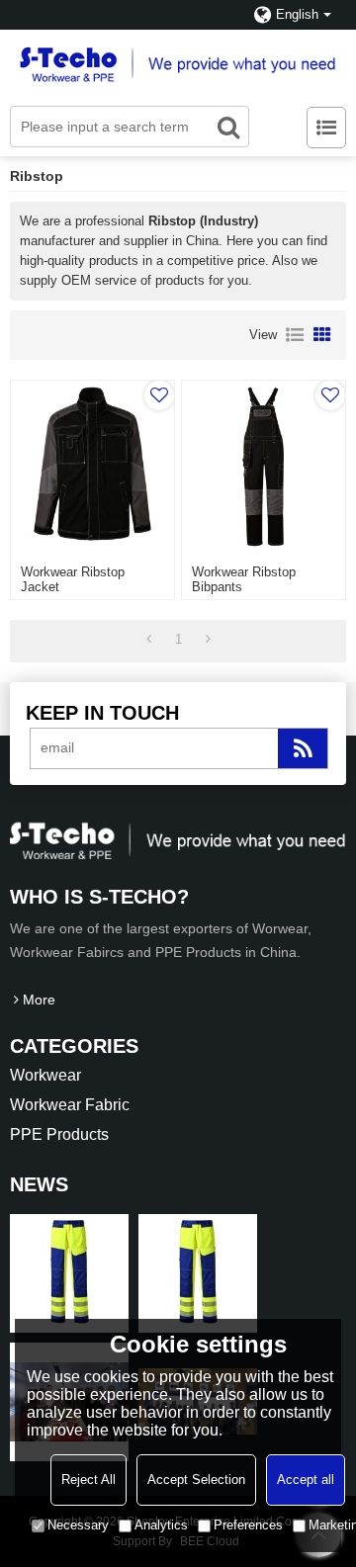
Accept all (305, 1479)
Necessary (78, 1525)
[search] (228, 126)
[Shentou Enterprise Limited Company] (178, 63)
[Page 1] (148, 639)
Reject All (88, 1479)
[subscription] (302, 748)
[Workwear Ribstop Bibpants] (263, 468)
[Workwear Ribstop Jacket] (92, 468)
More (39, 999)
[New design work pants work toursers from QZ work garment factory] (69, 1273)
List (295, 335)
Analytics (161, 1525)
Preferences (248, 1525)
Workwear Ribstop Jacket (73, 579)
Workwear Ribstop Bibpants (244, 579)
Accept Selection (196, 1479)
